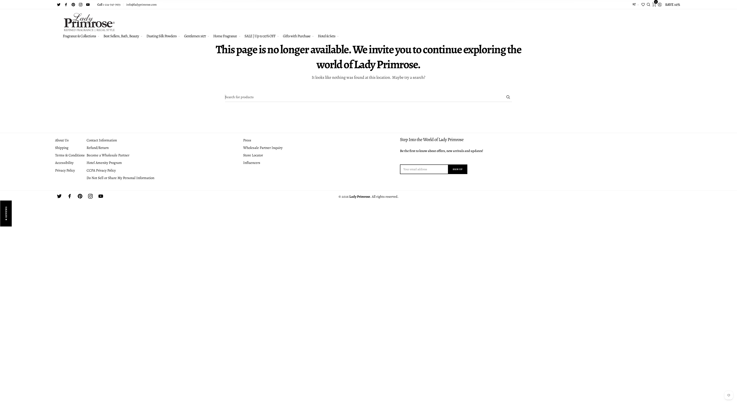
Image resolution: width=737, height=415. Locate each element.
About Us (62, 140)
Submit (508, 97)
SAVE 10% (672, 4)
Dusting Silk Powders (161, 36)
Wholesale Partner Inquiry (263, 147)
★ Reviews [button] (6, 214)
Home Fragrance (225, 36)
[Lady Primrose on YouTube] (88, 4)
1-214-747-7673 (109, 4)
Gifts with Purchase (296, 36)
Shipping (62, 147)
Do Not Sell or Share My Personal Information (120, 177)
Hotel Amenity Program (104, 162)
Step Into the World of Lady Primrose (432, 139)
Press (247, 140)
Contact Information (102, 140)
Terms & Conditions (70, 155)
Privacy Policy (65, 170)
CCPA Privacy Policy (101, 170)
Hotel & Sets (326, 36)
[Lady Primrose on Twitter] (58, 4)
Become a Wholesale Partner (108, 155)
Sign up (458, 169)
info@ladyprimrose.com (141, 4)
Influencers (251, 162)
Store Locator (253, 155)
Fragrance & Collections (79, 36)
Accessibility (64, 162)
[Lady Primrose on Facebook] (66, 4)
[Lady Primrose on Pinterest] (73, 4)
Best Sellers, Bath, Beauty (121, 36)
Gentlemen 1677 (195, 36)
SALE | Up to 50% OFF (260, 36)
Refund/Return (98, 147)
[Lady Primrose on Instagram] (80, 4)
